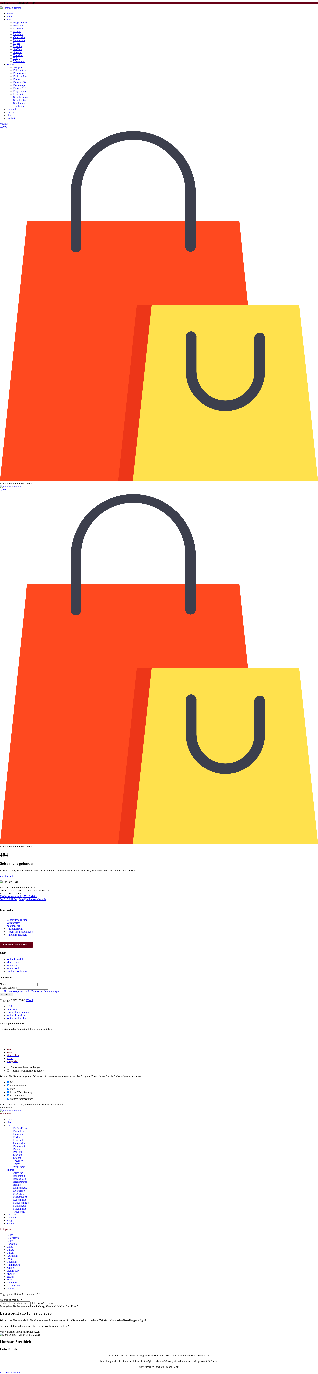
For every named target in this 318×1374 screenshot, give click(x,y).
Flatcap (19, 88)
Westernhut (19, 61)
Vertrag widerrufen (16, 944)
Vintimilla (12, 1282)
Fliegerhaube (20, 91)
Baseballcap (19, 73)
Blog (9, 115)
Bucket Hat (19, 25)
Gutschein (12, 109)
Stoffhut (17, 49)
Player (16, 43)
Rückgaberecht (14, 928)
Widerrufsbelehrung (17, 919)
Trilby (16, 58)
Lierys (13, 1270)
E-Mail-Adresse (8, 987)
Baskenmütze (20, 76)
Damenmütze (20, 82)
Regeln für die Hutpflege (20, 931)
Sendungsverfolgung (17, 971)
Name (3, 984)
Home (10, 13)
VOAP (29, 1000)
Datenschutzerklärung (18, 1012)
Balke (10, 1240)
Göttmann (12, 1261)
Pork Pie (17, 46)
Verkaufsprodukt (15, 959)
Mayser (10, 1273)
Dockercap (19, 85)
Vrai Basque (13, 1285)
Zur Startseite (7, 876)
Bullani (10, 1252)
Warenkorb (12, 965)
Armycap (18, 67)
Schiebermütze (21, 97)
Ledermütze (19, 94)
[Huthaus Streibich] (10, 7)
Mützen (10, 64)
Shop (9, 16)
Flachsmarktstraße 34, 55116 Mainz (18, 896)
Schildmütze (19, 100)
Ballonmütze (19, 70)
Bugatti (10, 1249)
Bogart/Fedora (20, 22)
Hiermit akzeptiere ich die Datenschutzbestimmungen (32, 991)
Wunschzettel (14, 968)
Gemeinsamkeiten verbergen (25, 1067)
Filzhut (17, 31)
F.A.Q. (10, 1006)
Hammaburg (13, 1264)
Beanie (17, 79)
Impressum (12, 1009)
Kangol (10, 1267)
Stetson (10, 1276)
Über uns (11, 112)
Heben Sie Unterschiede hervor (26, 1070)
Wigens (10, 1288)
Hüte (9, 19)
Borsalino (12, 1243)
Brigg (10, 1246)
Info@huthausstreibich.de (32, 899)
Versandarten (13, 922)
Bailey (10, 1234)
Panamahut (19, 40)
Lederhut (18, 34)
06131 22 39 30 (8, 899)
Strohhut (17, 52)
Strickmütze (19, 103)
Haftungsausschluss (17, 934)
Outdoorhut (19, 37)
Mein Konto (13, 962)
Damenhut (18, 28)
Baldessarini (13, 1237)
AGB (9, 916)
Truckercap (19, 106)
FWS (9, 1258)
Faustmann (12, 1255)
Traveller (18, 55)
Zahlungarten (14, 925)
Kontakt (11, 118)
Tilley (10, 1279)
